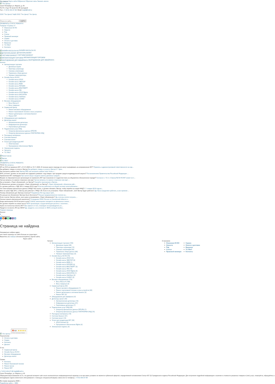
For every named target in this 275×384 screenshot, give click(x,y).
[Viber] (13, 218)
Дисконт (7, 344)
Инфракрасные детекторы (18, 124)
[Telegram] (15, 218)
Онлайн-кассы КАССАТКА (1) (66, 273)
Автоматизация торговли (13, 64)
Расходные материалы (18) (61, 314)
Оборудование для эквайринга (15, 118)
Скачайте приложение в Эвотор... (46, 182)
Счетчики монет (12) (59, 318)
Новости (7, 30)
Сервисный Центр (10, 107)
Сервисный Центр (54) (60, 286)
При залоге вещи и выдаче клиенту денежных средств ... (41, 175)
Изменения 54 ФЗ (10, 28)
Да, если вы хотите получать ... (66, 197)
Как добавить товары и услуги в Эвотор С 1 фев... (45, 169)
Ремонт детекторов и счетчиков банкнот (23, 114)
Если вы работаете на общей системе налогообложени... (58, 186)
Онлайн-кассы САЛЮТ (16, 99)
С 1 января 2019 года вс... (93, 188)
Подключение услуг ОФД (13, 129)
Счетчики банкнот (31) (59, 316)
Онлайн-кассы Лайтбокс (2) (65, 275)
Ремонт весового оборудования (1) (68, 288)
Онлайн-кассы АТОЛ (16, 79)
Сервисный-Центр (10, 350)
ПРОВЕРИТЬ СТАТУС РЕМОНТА (11, 163)
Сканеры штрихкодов (16, 71)
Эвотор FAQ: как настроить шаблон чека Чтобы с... (37, 171)
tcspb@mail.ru (27, 10)
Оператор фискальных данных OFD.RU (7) (71, 309)
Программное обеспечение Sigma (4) (69, 324)
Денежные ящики (15, 66)
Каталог (2, 62)
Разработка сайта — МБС (9, 383)
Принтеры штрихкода (16, 69)
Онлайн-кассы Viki (15, 90)
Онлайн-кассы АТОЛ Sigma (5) (67, 271)
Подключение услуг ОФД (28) (62, 307)
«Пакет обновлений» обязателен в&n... (62, 184)
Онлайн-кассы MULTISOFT (18, 88)
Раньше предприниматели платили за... (52, 195)
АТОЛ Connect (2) (62, 322)
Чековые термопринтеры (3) (66, 254)
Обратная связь (31, 1)
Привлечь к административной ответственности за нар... (114, 167)
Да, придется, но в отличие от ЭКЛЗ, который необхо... (44, 208)
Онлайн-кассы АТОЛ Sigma (18, 92)
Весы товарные (14, 105)
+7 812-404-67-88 (81, 377)
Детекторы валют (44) (59, 299)
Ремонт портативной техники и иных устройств (25, 111)
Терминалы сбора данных (18, 73)
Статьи (6, 34)
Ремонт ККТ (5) (61, 294)
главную (13, 236)
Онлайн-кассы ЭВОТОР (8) (65, 260)
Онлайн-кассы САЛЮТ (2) (65, 277)
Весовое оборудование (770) (62, 279)
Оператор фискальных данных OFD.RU (23, 131)
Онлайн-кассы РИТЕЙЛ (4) (65, 264)
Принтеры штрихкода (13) (65, 247)
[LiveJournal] (10, 218)
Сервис (6, 38)
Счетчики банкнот (10, 137)
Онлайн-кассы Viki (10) (64, 269)
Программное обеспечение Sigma (21, 146)
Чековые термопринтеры (17, 75)
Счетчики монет (9, 139)
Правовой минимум (11, 36)
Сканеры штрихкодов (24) (65, 249)
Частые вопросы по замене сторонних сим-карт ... (52, 180)
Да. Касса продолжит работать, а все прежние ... (112, 190)
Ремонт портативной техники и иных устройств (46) (74, 290)
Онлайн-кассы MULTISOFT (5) (67, 266)
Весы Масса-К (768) (63, 281)
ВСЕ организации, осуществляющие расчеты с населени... (48, 203)
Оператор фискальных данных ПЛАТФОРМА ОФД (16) (75, 311)
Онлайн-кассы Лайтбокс (17, 96)
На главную (4, 1)
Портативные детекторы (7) (66, 305)
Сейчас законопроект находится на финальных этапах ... (50, 201)
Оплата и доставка (11, 40)
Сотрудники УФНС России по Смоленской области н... (50, 199)
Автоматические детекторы (18, 122)
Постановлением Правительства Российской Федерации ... (107, 173)
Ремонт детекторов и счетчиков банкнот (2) (71, 292)
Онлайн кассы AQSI (16, 84)
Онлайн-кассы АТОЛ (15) (65, 258)
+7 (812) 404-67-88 (10, 10)
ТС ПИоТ (7, 45)
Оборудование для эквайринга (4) (64, 296)
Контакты (7, 47)
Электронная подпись (12, 148)
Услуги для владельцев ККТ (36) (63, 320)
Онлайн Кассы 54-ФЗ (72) (61, 256)
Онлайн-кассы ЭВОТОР (17, 81)
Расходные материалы (12, 135)
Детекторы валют (10, 120)
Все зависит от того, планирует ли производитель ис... (44, 205)
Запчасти (7, 150)
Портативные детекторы (17, 126)
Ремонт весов (9, 366)
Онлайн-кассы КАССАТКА (18, 94)
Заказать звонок (42, 1)
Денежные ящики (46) (64, 245)
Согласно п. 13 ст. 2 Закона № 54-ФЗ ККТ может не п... (116, 178)
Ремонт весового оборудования (20, 109)
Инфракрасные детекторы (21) (67, 303)
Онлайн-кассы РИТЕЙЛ (17, 86)
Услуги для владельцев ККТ (14, 141)
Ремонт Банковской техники (14, 364)
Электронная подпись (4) (61, 326)
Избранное (21, 1)
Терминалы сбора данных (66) (67, 251)
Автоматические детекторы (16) (67, 301)
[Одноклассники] (3, 218)
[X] (6, 218)
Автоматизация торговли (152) (62, 243)
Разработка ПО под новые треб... (43, 193)
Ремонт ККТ (13, 116)
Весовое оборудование (12, 101)
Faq (5, 32)
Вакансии (7, 43)
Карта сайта (13, 1)
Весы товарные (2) (62, 284)
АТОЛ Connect (14, 144)
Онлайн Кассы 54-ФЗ (11, 77)
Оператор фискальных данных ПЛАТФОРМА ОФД (26, 133)
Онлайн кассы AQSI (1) (64, 262)
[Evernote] (8, 218)
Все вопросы (9, 165)
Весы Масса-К (14, 103)
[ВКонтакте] (1, 218)
